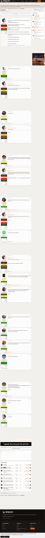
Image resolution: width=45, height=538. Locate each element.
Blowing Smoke (10, 3)
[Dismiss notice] (43, 5)
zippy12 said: (10, 257)
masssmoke (27, 468)
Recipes (32, 3)
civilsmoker (5, 485)
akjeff (4, 468)
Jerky (29, 3)
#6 (30, 155)
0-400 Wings (8, 467)
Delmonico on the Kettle (7, 470)
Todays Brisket (36, 26)
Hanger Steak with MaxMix (7, 478)
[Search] (44, 1)
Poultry (10, 468)
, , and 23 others (17, 45)
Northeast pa (5, 426)
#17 (30, 354)
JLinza (4, 489)
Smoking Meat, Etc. (37, 3)
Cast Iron (42, 3)
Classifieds (18, 530)
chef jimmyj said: (11, 83)
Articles (22, 1)
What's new (13, 1)
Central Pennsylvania (4, 123)
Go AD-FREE (32, 528)
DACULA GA (5, 352)
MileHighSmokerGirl (6, 475)
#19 (30, 398)
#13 (30, 287)
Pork (4, 476)
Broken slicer (36, 21)
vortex (11, 21)
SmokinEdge (5, 465)
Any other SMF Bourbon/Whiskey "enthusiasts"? (37, 16)
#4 (30, 111)
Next (3, 16)
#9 (30, 212)
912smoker (27, 485)
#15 (30, 328)
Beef (12, 465)
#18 (30, 382)
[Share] (29, 18)
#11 (30, 255)
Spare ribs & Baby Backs (7, 474)
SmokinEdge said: (11, 214)
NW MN (6, 338)
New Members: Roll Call (4, 3)
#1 (30, 18)
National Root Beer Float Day (39, 35)
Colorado (5, 210)
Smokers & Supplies (19, 3)
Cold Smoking (25, 3)
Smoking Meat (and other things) (21, 528)
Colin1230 (27, 475)
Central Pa (5, 33)
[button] (16, 1)
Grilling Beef (5, 472)
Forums (18, 1)
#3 (30, 81)
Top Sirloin (5, 464)
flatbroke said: (11, 170)
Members (31, 1)
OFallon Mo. (5, 326)
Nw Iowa (6, 301)
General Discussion (37, 19)
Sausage (14, 3)
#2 (30, 66)
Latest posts (35, 13)
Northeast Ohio (5, 285)
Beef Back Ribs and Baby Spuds (8, 484)
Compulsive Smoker (6, 471)
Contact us (4, 528)
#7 (30, 168)
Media (27, 1)
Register (31, 526)
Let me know (6, 6)
